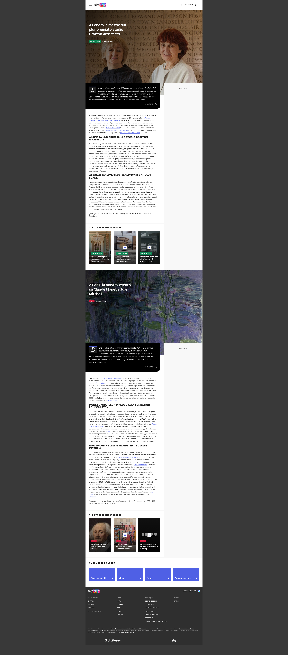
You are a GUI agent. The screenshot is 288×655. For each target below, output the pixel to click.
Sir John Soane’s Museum (130, 133)
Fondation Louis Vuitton (113, 378)
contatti (100, 630)
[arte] (101, 5)
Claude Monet (101, 383)
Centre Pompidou (140, 465)
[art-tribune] (113, 640)
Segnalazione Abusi (127, 632)
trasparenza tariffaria (186, 629)
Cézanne (92, 497)
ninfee (107, 431)
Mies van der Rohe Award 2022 (116, 130)
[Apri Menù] (91, 4)
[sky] (174, 640)
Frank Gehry (112, 401)
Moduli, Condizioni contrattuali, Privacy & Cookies (128, 629)
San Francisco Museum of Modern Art (133, 457)
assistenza (92, 630)
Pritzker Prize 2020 (113, 128)
